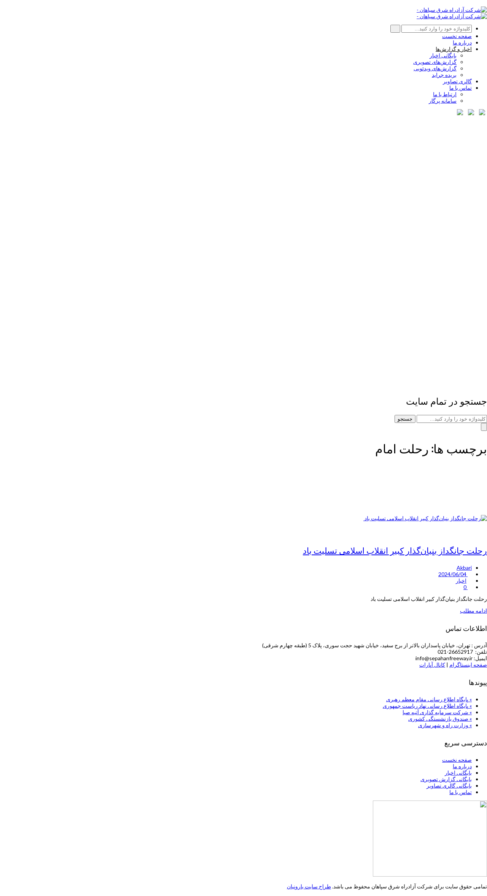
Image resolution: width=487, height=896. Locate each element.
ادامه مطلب (473, 610)
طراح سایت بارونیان (309, 886)
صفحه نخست (457, 759)
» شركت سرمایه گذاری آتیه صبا (437, 712)
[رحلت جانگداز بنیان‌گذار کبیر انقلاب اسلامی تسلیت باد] (425, 518)
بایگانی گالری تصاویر (449, 785)
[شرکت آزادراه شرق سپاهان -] (452, 9)
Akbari (464, 567)
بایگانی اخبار (458, 772)
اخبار (461, 580)
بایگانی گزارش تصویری (446, 779)
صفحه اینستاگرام (468, 664)
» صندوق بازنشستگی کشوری (440, 718)
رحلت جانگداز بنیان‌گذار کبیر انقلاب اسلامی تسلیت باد (395, 550)
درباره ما (462, 766)
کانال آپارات (432, 664)
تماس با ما (460, 792)
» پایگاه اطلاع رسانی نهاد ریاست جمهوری (427, 705)
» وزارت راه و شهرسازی (445, 725)
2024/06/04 (453, 574)
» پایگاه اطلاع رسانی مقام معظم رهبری (429, 699)
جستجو (405, 419)
